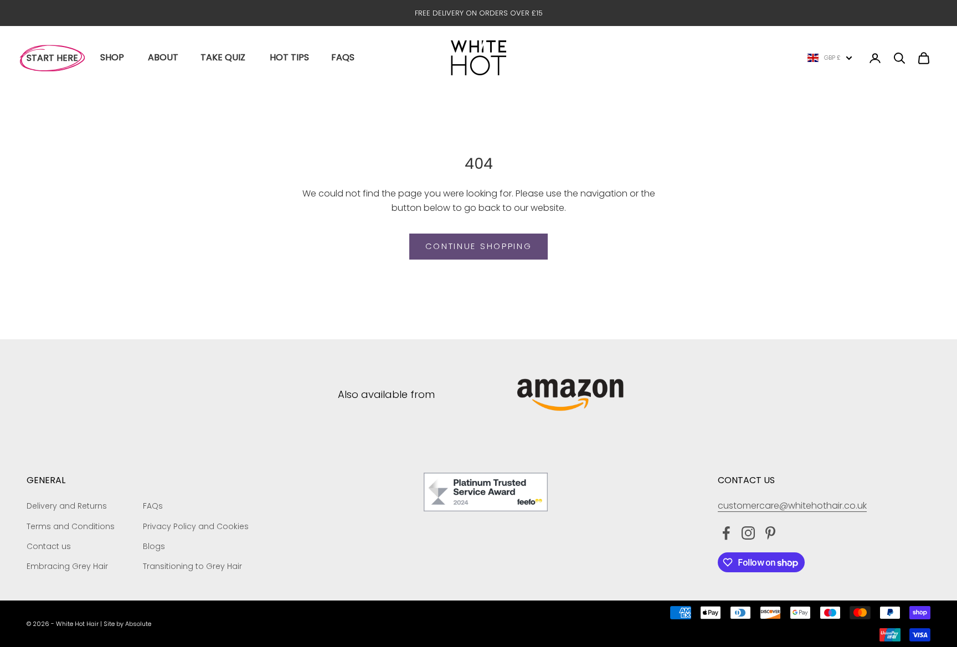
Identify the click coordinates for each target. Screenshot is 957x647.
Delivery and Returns (67, 505)
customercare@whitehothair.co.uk (792, 505)
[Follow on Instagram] (748, 533)
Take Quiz (222, 57)
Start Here (52, 57)
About (163, 57)
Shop (112, 57)
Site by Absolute (127, 623)
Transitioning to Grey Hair (192, 566)
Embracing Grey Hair (67, 566)
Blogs (154, 546)
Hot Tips (289, 57)
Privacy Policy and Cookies (196, 526)
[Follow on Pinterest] (770, 533)
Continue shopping (478, 246)
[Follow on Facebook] (726, 533)
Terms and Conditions (71, 526)
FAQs (342, 57)
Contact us (49, 546)
